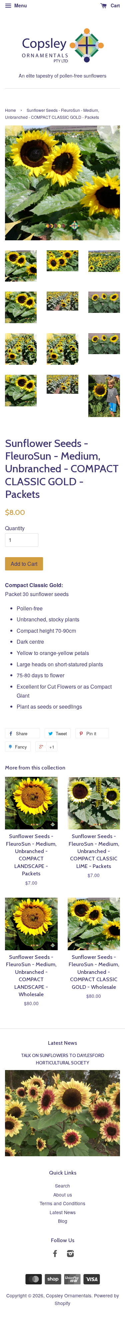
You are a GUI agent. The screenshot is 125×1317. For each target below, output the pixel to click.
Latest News (62, 1043)
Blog (62, 1220)
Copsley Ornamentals (68, 1295)
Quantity (15, 528)
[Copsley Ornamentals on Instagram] (70, 1254)
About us (62, 1194)
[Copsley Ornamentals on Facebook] (55, 1254)
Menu (20, 5)
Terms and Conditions (62, 1203)
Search (62, 1185)
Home (10, 110)
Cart (114, 5)
